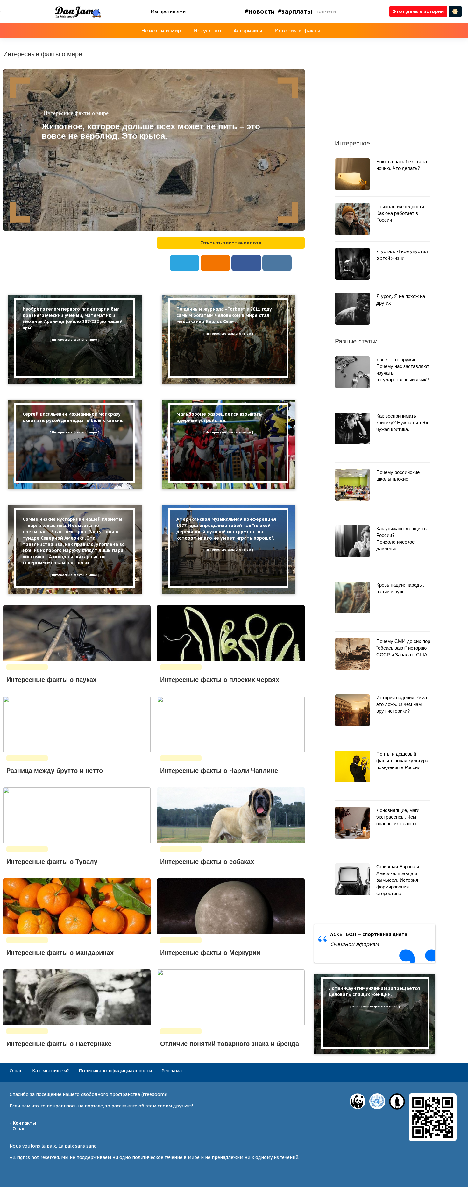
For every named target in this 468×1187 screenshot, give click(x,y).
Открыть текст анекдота (230, 243)
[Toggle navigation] (0, 11)
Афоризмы (247, 30)
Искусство (207, 30)
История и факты (297, 30)
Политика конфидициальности (115, 1071)
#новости (260, 11)
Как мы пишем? (50, 1071)
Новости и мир (161, 30)
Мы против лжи (168, 11)
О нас (16, 1071)
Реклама (171, 1071)
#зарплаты (295, 11)
